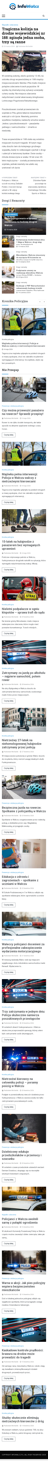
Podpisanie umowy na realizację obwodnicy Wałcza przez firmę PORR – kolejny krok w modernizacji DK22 (29, 274)
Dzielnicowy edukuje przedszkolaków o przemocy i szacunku (21, 1155)
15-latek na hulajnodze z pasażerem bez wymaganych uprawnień (21, 545)
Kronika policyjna (8, 339)
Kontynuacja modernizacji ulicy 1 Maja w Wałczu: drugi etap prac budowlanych (30, 242)
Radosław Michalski (25, 46)
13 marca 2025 (23, 246)
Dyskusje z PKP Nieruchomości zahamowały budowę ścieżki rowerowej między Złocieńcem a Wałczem (30, 289)
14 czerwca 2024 (24, 292)
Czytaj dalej (8, 435)
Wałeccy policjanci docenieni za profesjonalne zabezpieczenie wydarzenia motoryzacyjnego (23, 948)
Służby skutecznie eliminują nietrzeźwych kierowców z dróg (23, 1419)
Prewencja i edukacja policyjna (13, 406)
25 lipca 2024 (23, 277)
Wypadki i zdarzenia (10, 25)
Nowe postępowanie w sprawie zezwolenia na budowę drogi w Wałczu (20, 222)
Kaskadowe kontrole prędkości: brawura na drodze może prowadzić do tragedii (22, 1354)
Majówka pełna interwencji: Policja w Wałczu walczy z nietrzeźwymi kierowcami (23, 344)
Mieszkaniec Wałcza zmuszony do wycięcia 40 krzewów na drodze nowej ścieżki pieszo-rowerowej (30, 259)
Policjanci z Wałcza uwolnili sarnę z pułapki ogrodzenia (20, 1220)
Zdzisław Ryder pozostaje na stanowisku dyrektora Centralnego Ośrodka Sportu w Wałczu (37, 187)
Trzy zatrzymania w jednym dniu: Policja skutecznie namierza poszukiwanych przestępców (23, 1015)
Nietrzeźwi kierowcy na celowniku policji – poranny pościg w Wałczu (20, 1082)
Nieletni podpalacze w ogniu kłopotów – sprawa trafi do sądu (23, 610)
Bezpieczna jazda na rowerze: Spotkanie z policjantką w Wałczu (24, 809)
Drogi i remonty (11, 214)
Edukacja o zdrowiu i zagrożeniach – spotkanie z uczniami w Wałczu (20, 880)
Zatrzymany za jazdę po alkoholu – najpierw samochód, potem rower (23, 676)
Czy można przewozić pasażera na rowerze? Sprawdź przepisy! (23, 412)
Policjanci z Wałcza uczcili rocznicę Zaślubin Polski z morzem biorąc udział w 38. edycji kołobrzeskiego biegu (12, 187)
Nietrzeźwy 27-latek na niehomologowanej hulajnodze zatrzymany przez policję (21, 744)
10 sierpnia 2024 (24, 262)
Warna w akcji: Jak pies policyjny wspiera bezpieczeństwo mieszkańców (23, 1286)
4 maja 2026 (8, 349)
